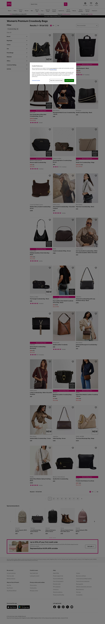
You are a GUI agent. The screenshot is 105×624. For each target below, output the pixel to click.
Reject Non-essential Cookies (56, 80)
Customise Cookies (36, 80)
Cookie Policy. (53, 69)
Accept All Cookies (69, 80)
